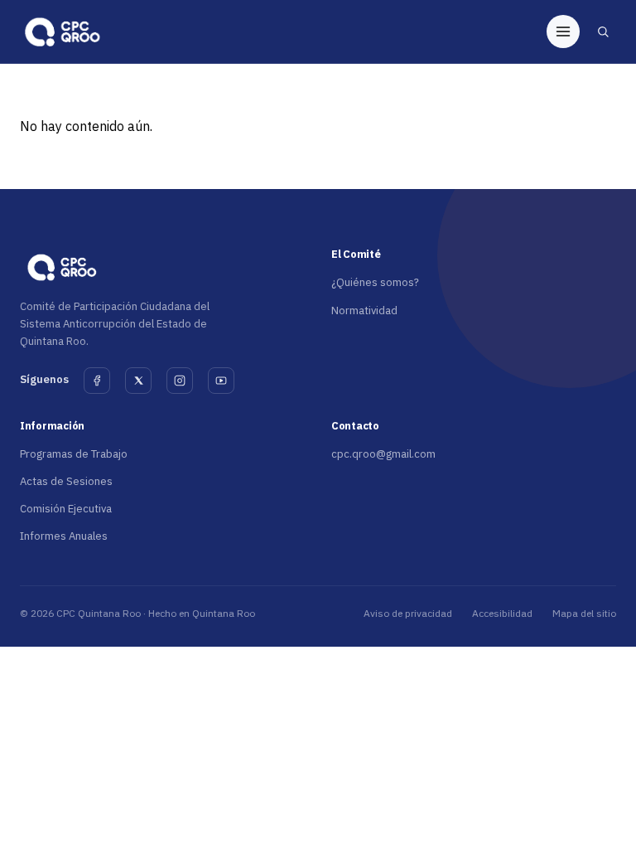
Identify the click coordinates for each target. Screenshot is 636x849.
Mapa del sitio (584, 613)
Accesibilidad (502, 613)
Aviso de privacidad (408, 613)
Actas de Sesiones (66, 481)
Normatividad (364, 310)
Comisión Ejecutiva (66, 509)
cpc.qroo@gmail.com (383, 454)
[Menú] (563, 31)
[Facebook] (97, 380)
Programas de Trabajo (74, 454)
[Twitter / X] (138, 380)
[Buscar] (602, 31)
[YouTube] (221, 380)
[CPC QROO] (61, 31)
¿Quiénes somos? (375, 282)
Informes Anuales (64, 536)
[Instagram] (179, 380)
